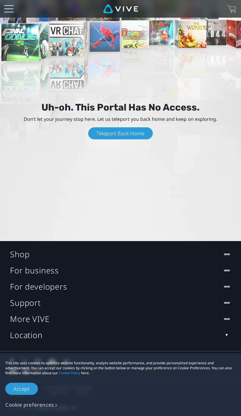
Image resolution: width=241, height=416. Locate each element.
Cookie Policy (69, 372)
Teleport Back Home (120, 133)
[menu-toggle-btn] (9, 9)
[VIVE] (120, 8)
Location (26, 335)
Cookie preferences (29, 404)
